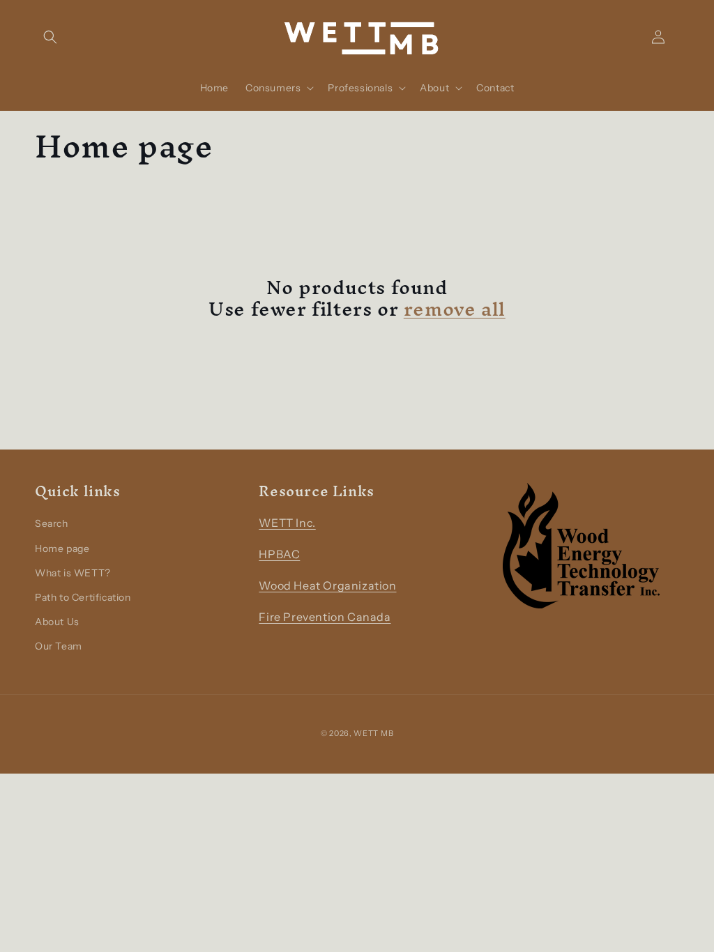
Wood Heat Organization (327, 585)
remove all (455, 309)
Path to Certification (83, 597)
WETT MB (373, 733)
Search (51, 523)
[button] (50, 37)
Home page (62, 548)
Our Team (58, 646)
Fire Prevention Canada (324, 617)
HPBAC (279, 554)
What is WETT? (73, 573)
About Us (57, 621)
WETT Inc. (287, 523)
